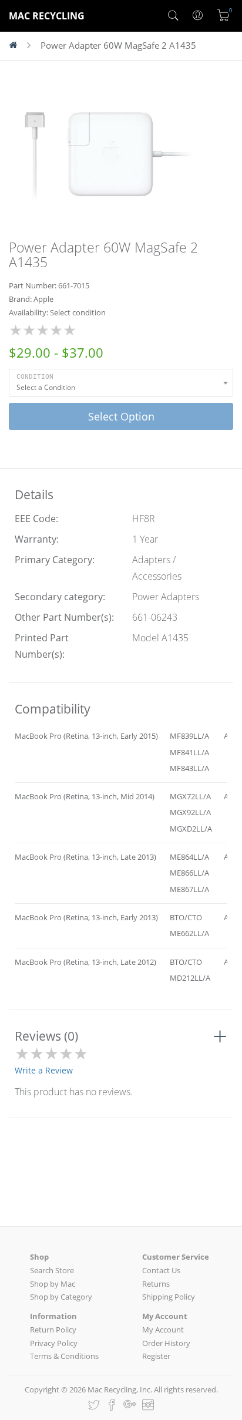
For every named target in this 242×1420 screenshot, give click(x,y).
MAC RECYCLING (47, 15)
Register (156, 1356)
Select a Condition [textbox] (45, 387)
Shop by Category (61, 1296)
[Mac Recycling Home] (18, 46)
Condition (34, 377)
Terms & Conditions (64, 1356)
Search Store (52, 1270)
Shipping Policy (168, 1296)
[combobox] (121, 383)
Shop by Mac (52, 1283)
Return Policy (53, 1329)
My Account (163, 1329)
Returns (156, 1283)
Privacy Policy (54, 1343)
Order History (166, 1343)
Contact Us (161, 1270)
